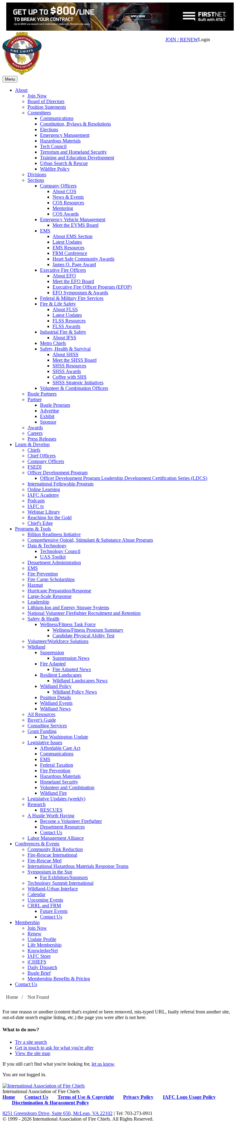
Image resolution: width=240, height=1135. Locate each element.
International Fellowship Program (60, 483)
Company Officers (58, 185)
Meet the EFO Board (73, 281)
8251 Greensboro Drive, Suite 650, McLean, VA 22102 (57, 1113)
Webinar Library (44, 512)
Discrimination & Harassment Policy (50, 1102)
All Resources (41, 714)
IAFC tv (36, 506)
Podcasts (36, 500)
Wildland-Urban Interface (53, 888)
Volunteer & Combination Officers (74, 388)
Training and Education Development (77, 157)
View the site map (32, 1053)
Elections (49, 129)
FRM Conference (69, 253)
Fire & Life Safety (58, 303)
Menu (10, 79)
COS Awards (65, 214)
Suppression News (70, 658)
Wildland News (55, 708)
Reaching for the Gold (50, 517)
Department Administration (54, 562)
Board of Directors (46, 101)
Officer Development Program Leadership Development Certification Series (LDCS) (123, 478)
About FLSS (65, 309)
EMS (45, 230)
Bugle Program (55, 405)
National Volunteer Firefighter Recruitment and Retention (84, 613)
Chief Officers (42, 455)
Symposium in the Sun (50, 871)
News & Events (68, 197)
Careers (35, 433)
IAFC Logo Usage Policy (189, 1097)
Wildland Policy (56, 686)
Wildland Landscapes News (80, 680)
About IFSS (64, 337)
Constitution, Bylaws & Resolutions (75, 124)
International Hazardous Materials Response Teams (78, 866)
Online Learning (44, 489)
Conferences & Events (37, 843)
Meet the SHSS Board (74, 360)
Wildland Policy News (74, 691)
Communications (56, 118)
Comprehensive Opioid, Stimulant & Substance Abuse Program (90, 540)
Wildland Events (56, 703)
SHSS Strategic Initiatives (77, 382)
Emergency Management (64, 135)
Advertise (49, 410)
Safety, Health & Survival (65, 348)
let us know (103, 1064)
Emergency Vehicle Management (72, 219)
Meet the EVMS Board (75, 225)
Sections (36, 180)
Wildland (36, 647)
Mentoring (62, 208)
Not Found (38, 997)
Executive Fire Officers (63, 270)
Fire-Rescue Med (45, 860)
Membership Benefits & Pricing (59, 978)
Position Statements (47, 107)
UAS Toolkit (53, 557)
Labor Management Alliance (56, 838)
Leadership (38, 602)
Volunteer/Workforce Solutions (58, 641)
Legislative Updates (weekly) (56, 798)
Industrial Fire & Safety (63, 332)
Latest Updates (67, 242)
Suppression (52, 652)
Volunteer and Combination (67, 787)
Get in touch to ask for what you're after (54, 1047)
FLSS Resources (69, 320)
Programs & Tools (33, 528)
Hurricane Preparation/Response (59, 590)
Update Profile (42, 939)
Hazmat (35, 585)
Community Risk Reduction (55, 849)
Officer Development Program (58, 472)
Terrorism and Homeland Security (73, 152)
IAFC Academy (43, 495)
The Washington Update (64, 736)
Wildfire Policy (55, 169)
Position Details (55, 697)
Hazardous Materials (60, 140)
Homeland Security (59, 781)
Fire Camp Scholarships (51, 579)
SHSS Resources (69, 365)
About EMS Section (72, 236)
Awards (35, 427)
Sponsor (48, 422)
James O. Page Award (74, 264)
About (21, 90)
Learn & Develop (32, 444)
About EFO (64, 275)
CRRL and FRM (44, 905)
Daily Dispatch (42, 967)
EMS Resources (68, 247)
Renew (35, 933)
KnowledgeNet (43, 950)
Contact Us (51, 832)
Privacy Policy (138, 1097)
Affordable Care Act (60, 748)
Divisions (37, 174)
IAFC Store (39, 956)
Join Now (37, 95)
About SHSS (65, 354)
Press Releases (42, 438)
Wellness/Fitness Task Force (68, 624)
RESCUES (51, 810)
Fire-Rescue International (52, 855)
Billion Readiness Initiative (54, 534)
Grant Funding (42, 731)
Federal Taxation (56, 765)
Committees (39, 112)
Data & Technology (47, 545)
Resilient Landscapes (61, 675)
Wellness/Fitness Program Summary (87, 630)
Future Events (54, 911)
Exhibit (47, 416)
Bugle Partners (42, 393)
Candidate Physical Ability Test (83, 635)
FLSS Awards (66, 326)
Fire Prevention (43, 573)
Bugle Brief (39, 973)
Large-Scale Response (50, 596)
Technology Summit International (60, 883)
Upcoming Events (45, 900)
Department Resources (62, 826)
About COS (64, 191)
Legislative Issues (45, 742)
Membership (27, 922)
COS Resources (68, 202)
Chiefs (34, 450)
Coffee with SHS (69, 377)
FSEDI (35, 467)
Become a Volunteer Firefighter (71, 821)
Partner (35, 399)
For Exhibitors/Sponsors (64, 877)
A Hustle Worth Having (51, 815)
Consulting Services (47, 725)
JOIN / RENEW (181, 39)
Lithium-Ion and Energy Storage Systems (68, 607)
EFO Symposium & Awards (80, 292)
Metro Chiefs (53, 343)
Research (37, 804)
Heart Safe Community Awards (83, 258)
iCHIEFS (37, 961)
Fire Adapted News (71, 669)
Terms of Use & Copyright (86, 1097)
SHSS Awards (66, 371)
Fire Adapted (53, 663)
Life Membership (45, 945)
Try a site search (31, 1042)
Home (12, 997)
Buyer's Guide (42, 720)
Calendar (36, 894)
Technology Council (60, 551)
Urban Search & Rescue (64, 163)
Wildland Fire (53, 793)
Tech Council (53, 146)
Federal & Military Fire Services (71, 298)
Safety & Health (43, 618)
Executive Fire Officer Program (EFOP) (92, 287)
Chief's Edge (40, 523)
